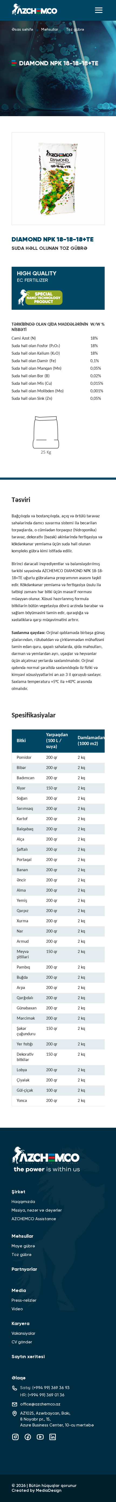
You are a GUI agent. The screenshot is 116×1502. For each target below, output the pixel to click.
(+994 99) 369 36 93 (51, 1388)
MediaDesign (49, 1491)
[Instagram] (15, 1439)
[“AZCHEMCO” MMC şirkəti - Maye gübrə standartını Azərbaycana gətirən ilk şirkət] (34, 9)
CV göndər (22, 1342)
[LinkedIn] (52, 1439)
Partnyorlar (24, 1269)
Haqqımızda (23, 1202)
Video (17, 1309)
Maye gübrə (23, 1246)
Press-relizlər (24, 1300)
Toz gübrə (75, 29)
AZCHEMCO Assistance (34, 1219)
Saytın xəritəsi (28, 1356)
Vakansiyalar (23, 1334)
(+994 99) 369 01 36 (46, 1395)
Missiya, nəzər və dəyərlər (37, 1210)
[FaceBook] (28, 1439)
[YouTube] (40, 1439)
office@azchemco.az (40, 1404)
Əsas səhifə (22, 29)
